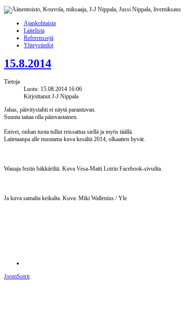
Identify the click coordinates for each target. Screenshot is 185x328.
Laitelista (34, 30)
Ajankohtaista (40, 23)
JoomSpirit (17, 276)
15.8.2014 (27, 63)
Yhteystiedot (38, 45)
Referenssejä (38, 37)
